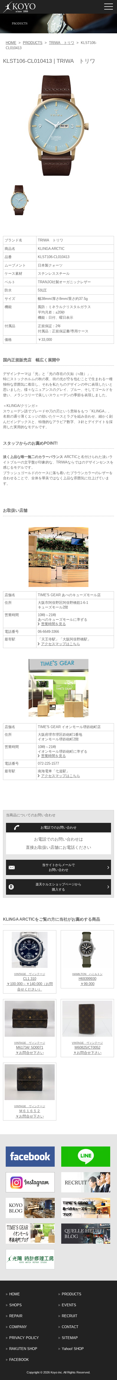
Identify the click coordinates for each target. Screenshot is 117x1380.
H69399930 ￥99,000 (87, 979)
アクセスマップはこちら (60, 644)
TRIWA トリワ (61, 43)
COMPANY (18, 1327)
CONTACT (70, 1327)
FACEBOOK (19, 1360)
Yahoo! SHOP (73, 1349)
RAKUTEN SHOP (23, 1349)
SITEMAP (70, 1338)
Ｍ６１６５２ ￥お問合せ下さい (29, 1111)
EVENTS (69, 1305)
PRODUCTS (32, 43)
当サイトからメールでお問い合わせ (58, 867)
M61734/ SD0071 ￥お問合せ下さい (29, 1048)
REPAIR (15, 1316)
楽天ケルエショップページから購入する (58, 886)
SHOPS (15, 1305)
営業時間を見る (53, 624)
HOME (11, 43)
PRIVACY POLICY (24, 1338)
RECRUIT (69, 1316)
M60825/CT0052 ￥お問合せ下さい (87, 1048)
